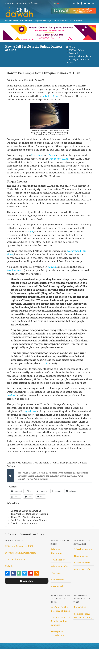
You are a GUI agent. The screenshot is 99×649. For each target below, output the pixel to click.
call (19, 472)
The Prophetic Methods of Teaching (29, 513)
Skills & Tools (75, 20)
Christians (37, 155)
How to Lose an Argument (24, 523)
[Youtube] (89, 3)
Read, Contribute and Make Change (29, 520)
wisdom (44, 478)
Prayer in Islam (82, 562)
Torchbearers (26, 20)
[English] (58, 3)
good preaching (80, 472)
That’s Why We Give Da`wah (25, 517)
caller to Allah (29, 472)
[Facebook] (78, 3)
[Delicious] (74, 3)
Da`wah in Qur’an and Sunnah (26, 510)
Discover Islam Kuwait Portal (20, 552)
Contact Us (25, 3)
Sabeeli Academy (83, 549)
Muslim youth (42, 475)
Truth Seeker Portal (15, 559)
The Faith (56, 573)
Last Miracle (57, 579)
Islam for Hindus (59, 566)
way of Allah (32, 478)
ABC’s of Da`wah (12, 20)
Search (36, 3)
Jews (52, 155)
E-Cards (9, 566)
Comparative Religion (43, 20)
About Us (16, 3)
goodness (30, 411)
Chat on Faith (58, 586)
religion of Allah (75, 475)
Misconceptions (61, 20)
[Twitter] (85, 3)
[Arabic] (55, 3)
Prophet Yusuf (15, 270)
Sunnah (21, 478)
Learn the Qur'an (82, 569)
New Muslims (81, 556)
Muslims (54, 475)
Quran (63, 475)
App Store (28, 581)
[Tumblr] (82, 3)
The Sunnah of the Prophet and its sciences (60, 621)
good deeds (51, 472)
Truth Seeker (58, 559)
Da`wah (41, 472)
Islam (31, 475)
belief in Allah (51, 96)
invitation (22, 475)
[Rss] (93, 3)
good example (65, 472)
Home (8, 3)
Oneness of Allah (59, 158)
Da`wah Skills (81, 607)
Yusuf (43, 363)
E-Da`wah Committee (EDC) (19, 546)
